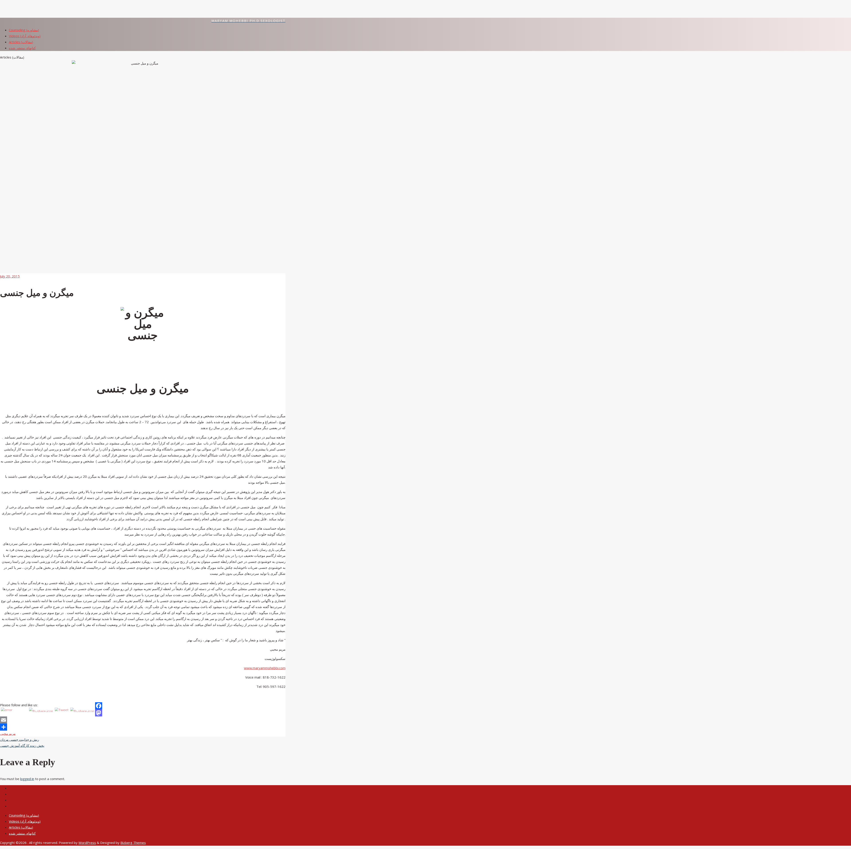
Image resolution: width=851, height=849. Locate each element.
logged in (27, 779)
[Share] (142, 727)
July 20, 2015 (10, 276)
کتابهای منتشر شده (22, 833)
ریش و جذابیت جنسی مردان (19, 739)
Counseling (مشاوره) (24, 815)
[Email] (142, 720)
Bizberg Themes (133, 842)
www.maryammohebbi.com (264, 668)
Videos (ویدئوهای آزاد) (25, 821)
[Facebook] (142, 705)
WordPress (87, 842)
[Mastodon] (142, 712)
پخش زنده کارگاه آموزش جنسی (22, 745)
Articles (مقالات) (21, 827)
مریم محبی (8, 733)
